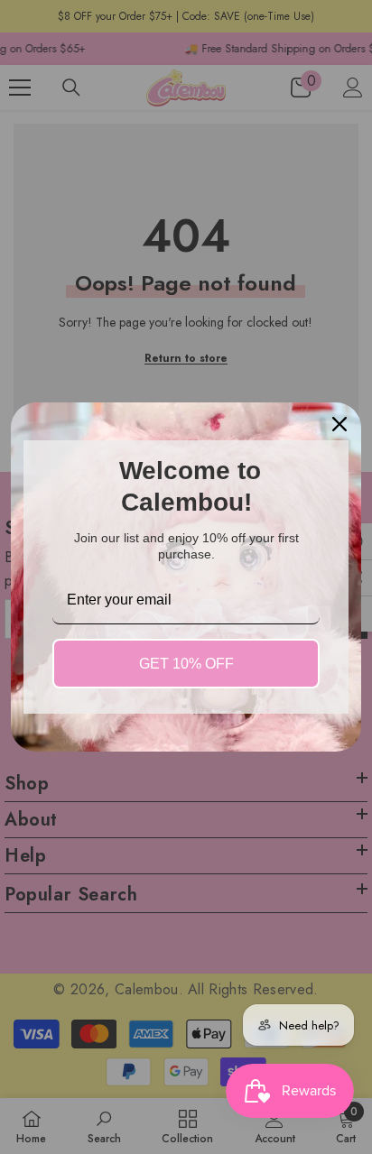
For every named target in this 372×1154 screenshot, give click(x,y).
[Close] (339, 424)
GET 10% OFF (186, 663)
